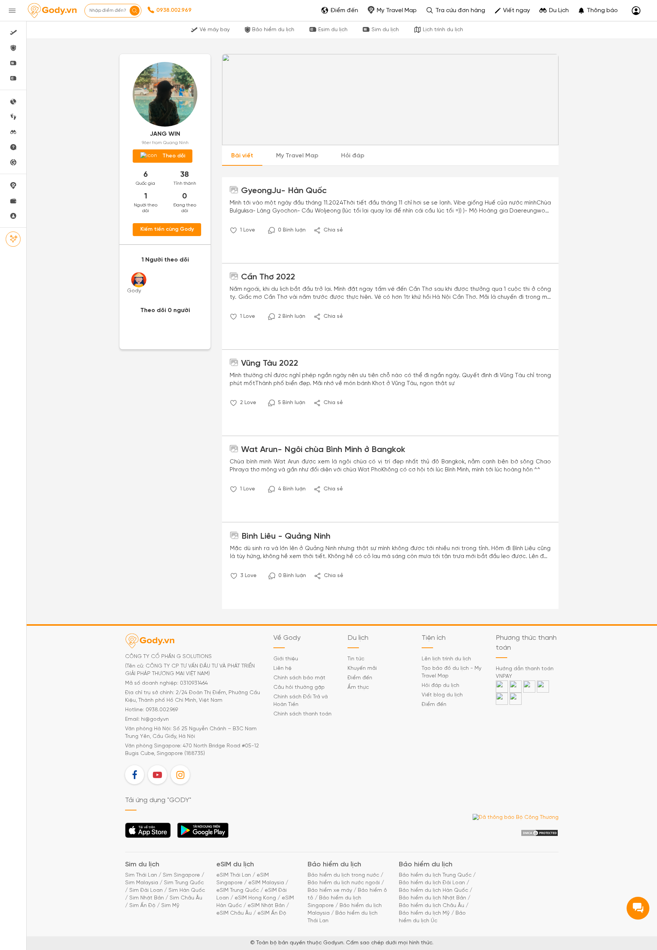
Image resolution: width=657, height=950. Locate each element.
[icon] (233, 230)
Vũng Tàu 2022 (268, 363)
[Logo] (52, 10)
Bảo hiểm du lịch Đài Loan (432, 883)
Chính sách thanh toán (302, 714)
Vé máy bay (215, 30)
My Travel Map (297, 155)
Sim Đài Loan (146, 890)
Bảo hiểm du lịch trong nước (343, 875)
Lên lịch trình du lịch (446, 659)
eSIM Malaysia (266, 883)
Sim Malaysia (141, 883)
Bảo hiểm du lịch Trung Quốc (435, 875)
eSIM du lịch (235, 864)
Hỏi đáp (352, 155)
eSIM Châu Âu (234, 913)
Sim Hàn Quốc (186, 890)
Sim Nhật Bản (146, 898)
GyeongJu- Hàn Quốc (283, 190)
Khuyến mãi (362, 668)
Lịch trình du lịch (443, 30)
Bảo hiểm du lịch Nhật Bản (432, 898)
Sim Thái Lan (141, 875)
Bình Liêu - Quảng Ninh (284, 536)
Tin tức (356, 659)
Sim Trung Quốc (184, 883)
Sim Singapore (181, 875)
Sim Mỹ (170, 906)
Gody (134, 291)
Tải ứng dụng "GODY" (148, 832)
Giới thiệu (285, 659)
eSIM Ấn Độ (271, 913)
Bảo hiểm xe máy (330, 890)
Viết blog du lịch (442, 695)
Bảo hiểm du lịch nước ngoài (344, 883)
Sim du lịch (385, 30)
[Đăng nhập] (636, 11)
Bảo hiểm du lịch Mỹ (424, 913)
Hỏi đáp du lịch (440, 685)
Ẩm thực (358, 687)
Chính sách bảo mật (299, 678)
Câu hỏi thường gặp (299, 687)
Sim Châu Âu (186, 898)
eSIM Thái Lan (233, 875)
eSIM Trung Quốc (237, 890)
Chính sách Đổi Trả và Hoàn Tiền (300, 700)
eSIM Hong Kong (255, 898)
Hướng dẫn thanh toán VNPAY (525, 672)
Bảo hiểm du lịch (273, 30)
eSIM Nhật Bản (266, 906)
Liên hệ (282, 668)
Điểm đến (360, 678)
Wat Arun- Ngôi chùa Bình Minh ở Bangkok (322, 449)
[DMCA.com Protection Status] (540, 833)
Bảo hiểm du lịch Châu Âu (431, 906)
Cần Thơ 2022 (267, 277)
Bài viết (242, 155)
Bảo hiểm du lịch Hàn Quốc (433, 890)
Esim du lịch (333, 30)
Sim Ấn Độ (142, 906)
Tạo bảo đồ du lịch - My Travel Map (451, 672)
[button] (598, 11)
